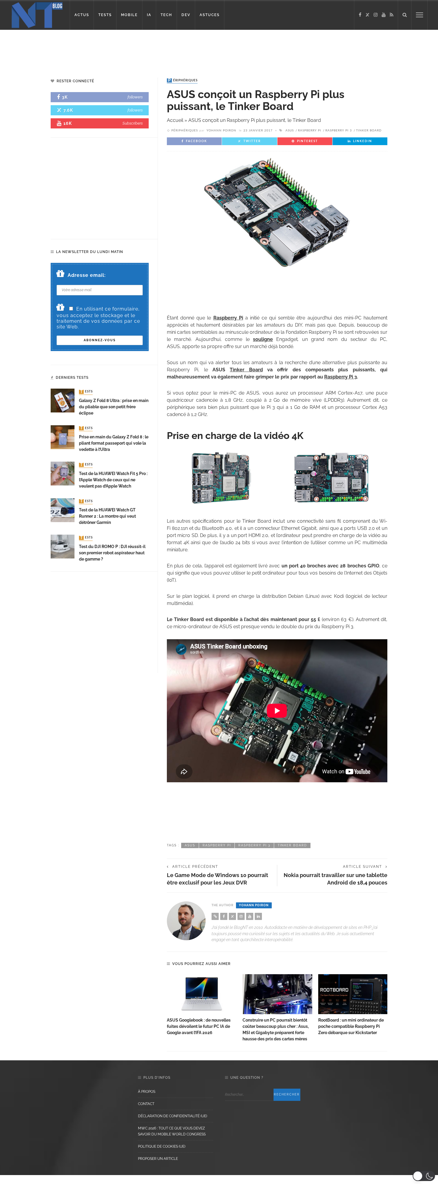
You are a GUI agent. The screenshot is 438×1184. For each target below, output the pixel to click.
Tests (86, 392)
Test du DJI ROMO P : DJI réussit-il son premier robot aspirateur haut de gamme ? (112, 552)
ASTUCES (210, 15)
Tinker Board (369, 130)
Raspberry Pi (309, 130)
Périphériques (183, 80)
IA (149, 15)
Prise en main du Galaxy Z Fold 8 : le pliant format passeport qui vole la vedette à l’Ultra (113, 443)
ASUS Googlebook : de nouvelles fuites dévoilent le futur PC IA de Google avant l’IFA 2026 (199, 1026)
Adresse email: (87, 275)
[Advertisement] (114, 49)
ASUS (289, 130)
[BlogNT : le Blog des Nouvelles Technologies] (37, 14)
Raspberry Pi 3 (338, 130)
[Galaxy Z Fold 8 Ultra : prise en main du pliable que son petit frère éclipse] (62, 400)
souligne (263, 339)
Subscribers (132, 123)
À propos (146, 1092)
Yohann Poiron (221, 130)
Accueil (175, 120)
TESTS (105, 15)
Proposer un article (158, 1159)
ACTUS (81, 15)
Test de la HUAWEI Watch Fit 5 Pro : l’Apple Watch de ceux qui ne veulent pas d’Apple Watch (113, 479)
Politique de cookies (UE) (161, 1146)
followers (135, 97)
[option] (202, 1005)
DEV (185, 15)
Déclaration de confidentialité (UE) (172, 1116)
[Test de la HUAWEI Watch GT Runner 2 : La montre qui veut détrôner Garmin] (62, 510)
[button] (424, 1176)
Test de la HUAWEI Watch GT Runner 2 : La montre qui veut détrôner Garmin (107, 516)
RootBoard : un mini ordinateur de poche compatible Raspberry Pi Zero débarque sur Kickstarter (351, 1026)
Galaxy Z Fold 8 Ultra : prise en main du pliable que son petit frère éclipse (113, 406)
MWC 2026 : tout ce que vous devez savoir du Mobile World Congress (172, 1131)
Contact (146, 1104)
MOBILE (129, 15)
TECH (166, 15)
